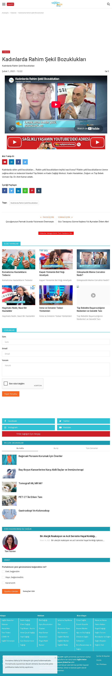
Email (4, 348)
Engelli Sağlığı (100, 628)
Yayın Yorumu (10, 394)
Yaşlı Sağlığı (24, 636)
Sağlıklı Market (63, 641)
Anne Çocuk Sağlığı (27, 632)
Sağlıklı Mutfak (63, 636)
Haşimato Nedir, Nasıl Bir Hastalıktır (14, 309)
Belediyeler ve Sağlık (103, 636)
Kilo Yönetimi (62, 632)
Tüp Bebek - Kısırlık (27, 628)
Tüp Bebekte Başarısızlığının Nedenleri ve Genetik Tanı (91, 309)
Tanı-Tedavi (6, 632)
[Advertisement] (56, 36)
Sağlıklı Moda (63, 645)
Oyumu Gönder (11, 591)
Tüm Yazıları (10, 551)
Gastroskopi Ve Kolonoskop (34, 510)
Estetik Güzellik (82, 624)
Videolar (6, 52)
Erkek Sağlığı (25, 624)
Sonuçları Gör (29, 591)
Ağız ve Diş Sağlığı (83, 632)
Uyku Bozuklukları (45, 624)
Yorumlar (9, 330)
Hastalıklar (6, 628)
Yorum (5, 360)
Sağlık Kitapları (100, 641)
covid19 (10, 4)
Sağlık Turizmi (100, 632)
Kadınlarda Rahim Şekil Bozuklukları (24, 203)
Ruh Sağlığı (43, 620)
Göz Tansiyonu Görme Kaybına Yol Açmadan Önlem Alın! (83, 221)
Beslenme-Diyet (64, 628)
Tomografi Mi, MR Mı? (30, 483)
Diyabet (42, 628)
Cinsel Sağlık (81, 620)
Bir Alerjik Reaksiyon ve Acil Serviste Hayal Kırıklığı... (68, 536)
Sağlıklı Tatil (99, 645)
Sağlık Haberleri (8, 620)
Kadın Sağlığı (25, 620)
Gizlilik (98, 660)
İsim (4, 336)
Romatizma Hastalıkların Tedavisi (14, 273)
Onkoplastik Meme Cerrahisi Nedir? (91, 273)
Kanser (41, 645)
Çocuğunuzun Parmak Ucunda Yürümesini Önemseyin (30, 221)
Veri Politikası (101, 664)
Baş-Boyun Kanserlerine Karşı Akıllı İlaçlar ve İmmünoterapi (51, 469)
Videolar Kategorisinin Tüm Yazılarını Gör (56, 233)
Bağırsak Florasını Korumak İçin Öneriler (41, 456)
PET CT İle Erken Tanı (30, 497)
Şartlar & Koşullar (103, 656)
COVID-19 (5, 636)
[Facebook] (18, 162)
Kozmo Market (81, 628)
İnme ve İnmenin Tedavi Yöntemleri (51, 309)
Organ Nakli (43, 641)
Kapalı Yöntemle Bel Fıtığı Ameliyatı (51, 273)
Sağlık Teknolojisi (8, 641)
